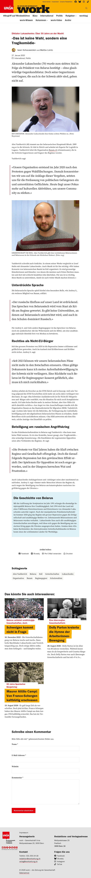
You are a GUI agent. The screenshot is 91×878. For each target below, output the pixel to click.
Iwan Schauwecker (26, 49)
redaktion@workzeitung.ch (29, 858)
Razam (29, 578)
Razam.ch (53, 150)
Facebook (61, 856)
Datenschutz (24, 873)
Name (15, 744)
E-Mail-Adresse (19, 755)
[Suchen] (86, 8)
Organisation (18, 578)
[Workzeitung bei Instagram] (83, 1)
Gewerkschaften (52, 574)
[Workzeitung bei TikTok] (88, 1)
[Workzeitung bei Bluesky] (79, 1)
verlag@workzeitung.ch (28, 861)
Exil (40, 574)
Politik (28, 58)
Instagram (61, 861)
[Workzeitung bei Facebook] (75, 1)
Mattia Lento (46, 49)
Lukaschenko (67, 574)
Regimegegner (41, 578)
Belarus (33, 574)
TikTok (59, 864)
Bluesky (60, 858)
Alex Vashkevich (20, 574)
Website (15, 766)
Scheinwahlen (56, 578)
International (20, 58)
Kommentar (17, 777)
